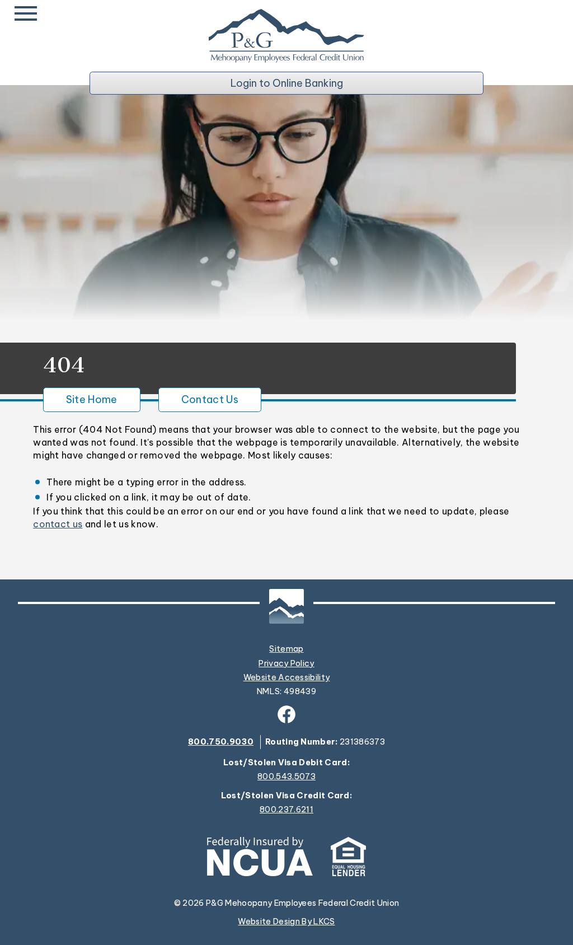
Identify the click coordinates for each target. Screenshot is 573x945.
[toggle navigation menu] (28, 13)
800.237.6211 (286, 810)
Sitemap (286, 649)
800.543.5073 (286, 777)
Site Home (92, 399)
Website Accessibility (286, 677)
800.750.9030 (220, 742)
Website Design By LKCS (286, 921)
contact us (57, 524)
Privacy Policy (286, 663)
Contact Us (209, 399)
